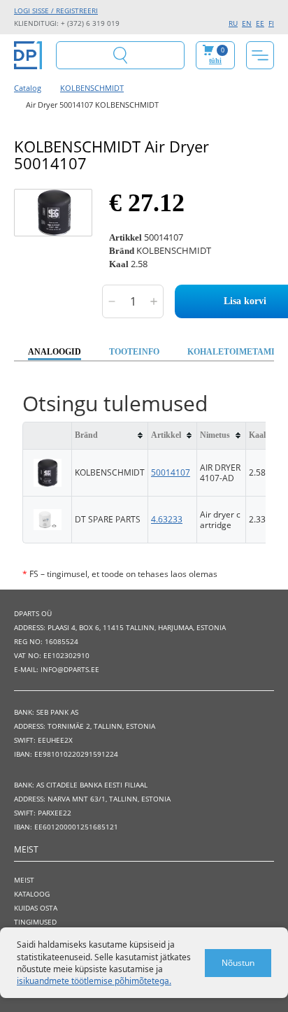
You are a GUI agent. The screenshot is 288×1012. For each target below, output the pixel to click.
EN (247, 23)
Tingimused (35, 922)
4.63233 (166, 519)
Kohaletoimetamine (237, 352)
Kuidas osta (35, 908)
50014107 (170, 472)
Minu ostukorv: (216, 54)
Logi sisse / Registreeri (56, 10)
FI (271, 23)
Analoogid (54, 352)
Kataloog (32, 894)
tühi (215, 60)
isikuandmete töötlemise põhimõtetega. (94, 981)
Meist (24, 880)
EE (260, 23)
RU (233, 23)
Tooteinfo (134, 352)
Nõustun (238, 963)
